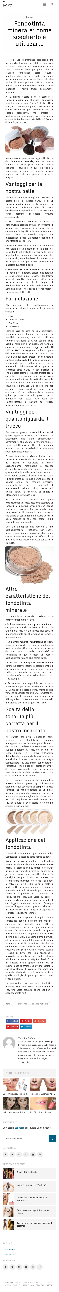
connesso (19, 1128)
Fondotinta (22, 1003)
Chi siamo (10, 1249)
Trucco (29, 17)
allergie (8, 1003)
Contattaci (10, 1254)
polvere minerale (40, 1003)
